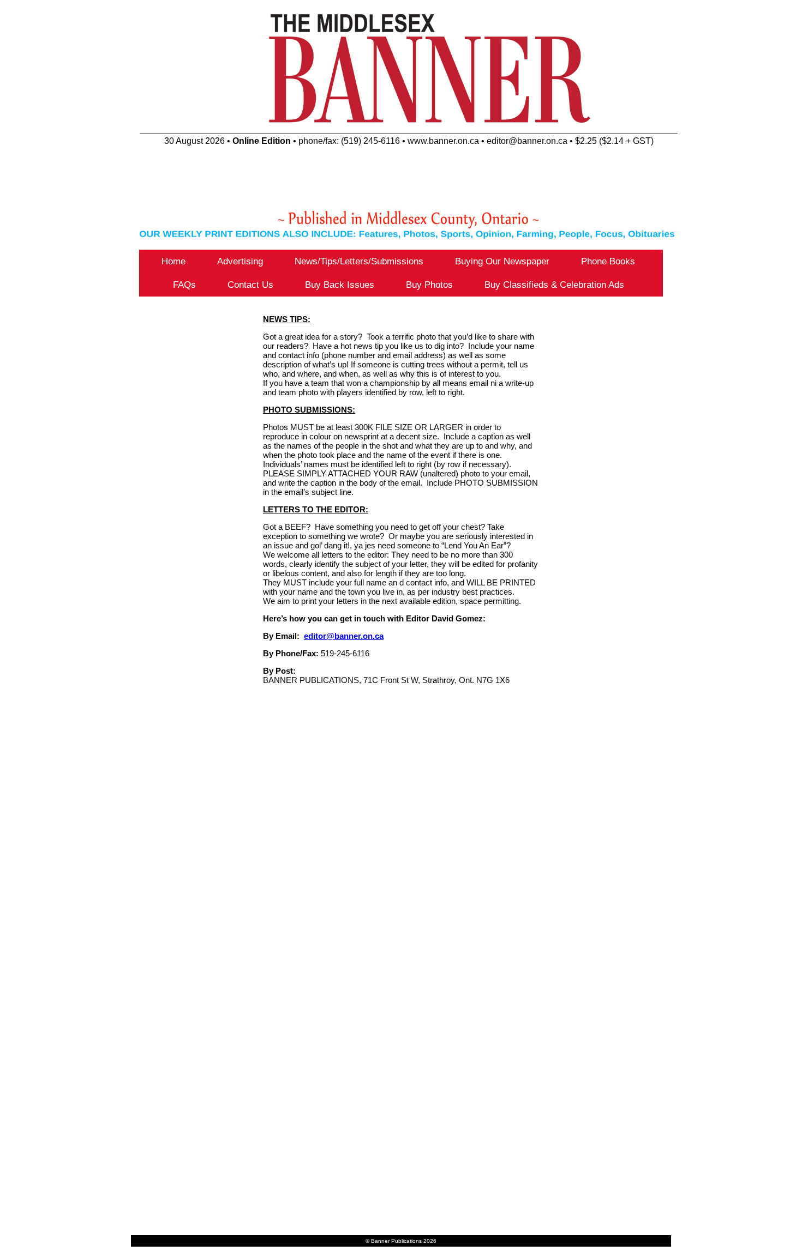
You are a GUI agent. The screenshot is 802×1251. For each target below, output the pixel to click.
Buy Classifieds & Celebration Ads (554, 285)
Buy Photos (429, 285)
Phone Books (608, 261)
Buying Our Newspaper (502, 261)
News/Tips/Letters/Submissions (359, 261)
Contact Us (250, 285)
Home (173, 261)
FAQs (184, 285)
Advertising (240, 261)
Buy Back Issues (339, 285)
